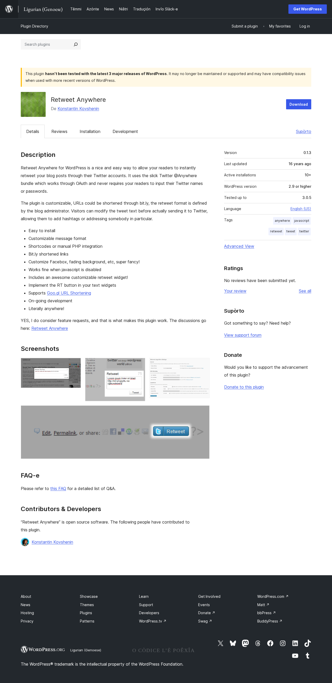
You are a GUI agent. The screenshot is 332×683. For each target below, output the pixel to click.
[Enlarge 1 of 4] (74, 364)
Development (125, 131)
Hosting (27, 613)
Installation (90, 131)
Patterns (87, 621)
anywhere (282, 221)
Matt (263, 604)
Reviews (59, 131)
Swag (205, 621)
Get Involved (209, 596)
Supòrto (303, 131)
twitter (304, 231)
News (25, 604)
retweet (276, 231)
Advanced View (239, 246)
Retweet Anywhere (49, 328)
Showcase (89, 596)
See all (305, 290)
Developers (149, 613)
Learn (144, 596)
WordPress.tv (153, 621)
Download (298, 104)
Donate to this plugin (244, 387)
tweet (290, 231)
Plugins (86, 613)
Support (146, 604)
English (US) (300, 208)
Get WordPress (307, 9)
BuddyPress (269, 621)
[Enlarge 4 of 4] (202, 412)
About (26, 596)
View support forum (242, 335)
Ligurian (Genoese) (85, 650)
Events (204, 604)
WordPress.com (273, 596)
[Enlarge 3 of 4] (202, 364)
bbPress (266, 613)
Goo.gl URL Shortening (69, 293)
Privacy (27, 621)
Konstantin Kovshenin (78, 108)
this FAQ (58, 488)
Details (32, 131)
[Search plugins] (76, 44)
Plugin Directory (34, 26)
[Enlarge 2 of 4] (138, 364)
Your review (235, 290)
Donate (206, 613)
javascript (301, 221)
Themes (87, 604)
